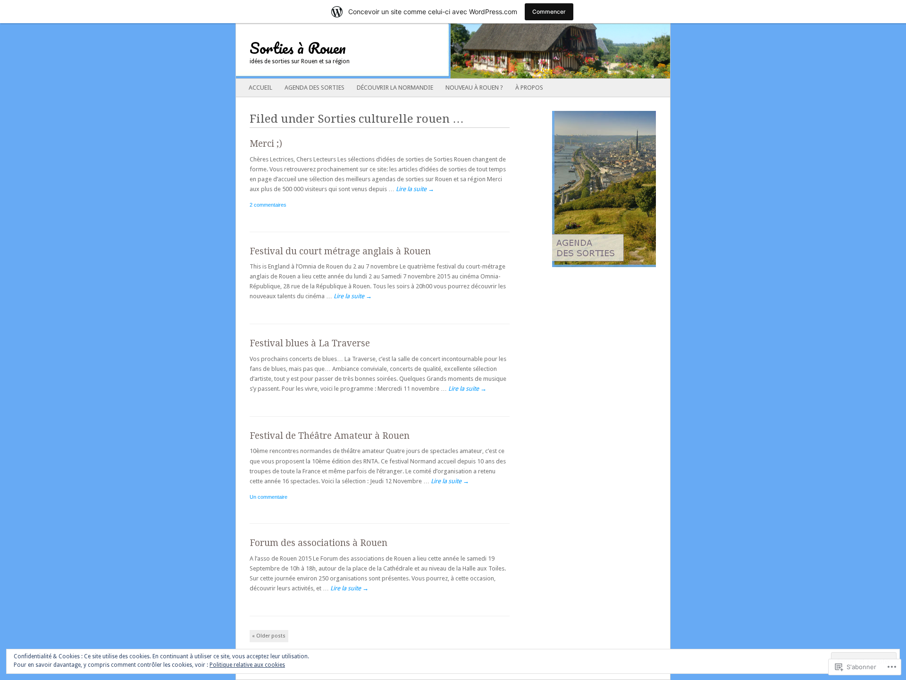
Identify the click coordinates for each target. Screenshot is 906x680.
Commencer (549, 11)
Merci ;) (266, 143)
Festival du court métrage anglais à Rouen (340, 251)
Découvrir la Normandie (395, 87)
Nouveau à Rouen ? (474, 87)
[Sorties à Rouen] (409, 51)
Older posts (268, 636)
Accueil (260, 87)
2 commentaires (268, 205)
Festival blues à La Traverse (310, 343)
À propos (529, 87)
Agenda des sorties (314, 87)
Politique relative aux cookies (247, 665)
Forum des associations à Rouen (318, 542)
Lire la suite (415, 189)
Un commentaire (268, 497)
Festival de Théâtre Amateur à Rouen (330, 435)
